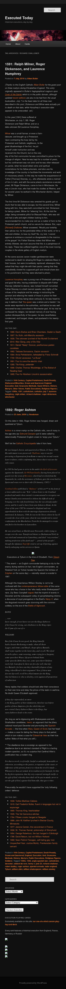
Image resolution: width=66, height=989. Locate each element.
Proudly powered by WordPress (33, 982)
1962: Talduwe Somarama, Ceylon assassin (29, 351)
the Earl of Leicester (48, 469)
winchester (10, 396)
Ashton (8, 430)
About (17, 44)
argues (31, 592)
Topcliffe (26, 543)
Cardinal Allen (11, 488)
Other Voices (18, 388)
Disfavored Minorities (14, 383)
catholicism (28, 391)
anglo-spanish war (40, 860)
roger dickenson (49, 394)
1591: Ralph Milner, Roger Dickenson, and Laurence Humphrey (25, 69)
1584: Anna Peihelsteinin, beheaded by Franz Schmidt (34, 354)
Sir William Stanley (32, 472)
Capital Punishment (34, 380)
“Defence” (32, 488)
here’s (29, 722)
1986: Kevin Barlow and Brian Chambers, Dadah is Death (35, 331)
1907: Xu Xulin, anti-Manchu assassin (27, 335)
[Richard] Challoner (13, 227)
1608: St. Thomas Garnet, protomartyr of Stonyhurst (33, 830)
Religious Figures (49, 388)
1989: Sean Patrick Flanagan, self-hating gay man (32, 839)
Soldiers (8, 860)
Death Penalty (50, 380)
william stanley (48, 869)
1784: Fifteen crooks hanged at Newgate (28, 817)
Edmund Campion (28, 433)
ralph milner (20, 394)
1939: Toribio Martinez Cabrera (23, 800)
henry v (31, 863)
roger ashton (23, 866)
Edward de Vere (40, 735)
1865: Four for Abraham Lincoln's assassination (31, 374)
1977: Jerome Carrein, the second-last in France (31, 826)
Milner (7, 133)
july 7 (45, 391)
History (53, 385)
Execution (9, 385)
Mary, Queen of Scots (38, 728)
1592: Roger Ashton (20, 409)
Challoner (36, 453)
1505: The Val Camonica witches (24, 813)
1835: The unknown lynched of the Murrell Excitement (34, 338)
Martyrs (8, 388)
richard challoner (33, 394)
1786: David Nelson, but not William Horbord (29, 836)
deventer (9, 863)
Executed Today (19, 17)
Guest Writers (43, 385)
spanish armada (37, 866)
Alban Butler (32, 78)
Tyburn (8, 869)
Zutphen (8, 573)
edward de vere (20, 863)
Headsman (34, 414)
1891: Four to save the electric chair (26, 361)
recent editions (19, 97)
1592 (29, 860)
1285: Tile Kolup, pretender (22, 364)
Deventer (28, 475)
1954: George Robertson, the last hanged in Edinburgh (34, 833)
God (16, 385)
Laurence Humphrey (14, 279)
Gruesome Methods (27, 385)
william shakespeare (32, 869)
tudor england (51, 866)
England (47, 383)
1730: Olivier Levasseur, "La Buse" (25, 357)
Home (8, 44)
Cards (27, 44)
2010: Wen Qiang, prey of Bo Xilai (25, 341)
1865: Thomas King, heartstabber (25, 810)
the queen (27, 301)
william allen (17, 869)
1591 (20, 391)
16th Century (19, 380)
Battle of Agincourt (36, 605)
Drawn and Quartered (34, 383)
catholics (38, 391)
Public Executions (33, 388)
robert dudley (11, 866)
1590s (14, 391)
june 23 (39, 863)
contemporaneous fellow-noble (34, 586)
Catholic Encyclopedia (26, 443)
